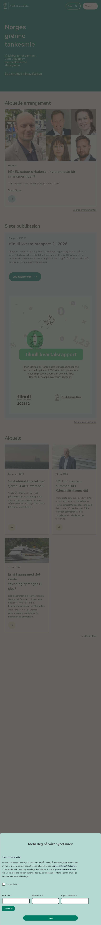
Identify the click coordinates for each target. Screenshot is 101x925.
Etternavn (37, 895)
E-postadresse (69, 895)
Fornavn (6, 895)
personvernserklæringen (66, 869)
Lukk (51, 918)
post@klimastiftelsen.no (65, 865)
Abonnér (8, 908)
